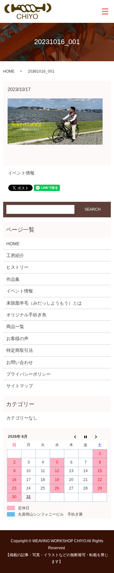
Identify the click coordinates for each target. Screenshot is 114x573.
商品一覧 (15, 326)
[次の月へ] (100, 436)
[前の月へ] (71, 436)
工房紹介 (15, 255)
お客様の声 (17, 338)
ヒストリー (17, 267)
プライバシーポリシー (28, 374)
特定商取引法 (19, 350)
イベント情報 (21, 172)
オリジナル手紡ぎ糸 (26, 314)
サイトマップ (19, 385)
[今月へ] (86, 436)
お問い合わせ (19, 362)
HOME (9, 71)
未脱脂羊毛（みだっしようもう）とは (44, 303)
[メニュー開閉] (105, 11)
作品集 (13, 279)
